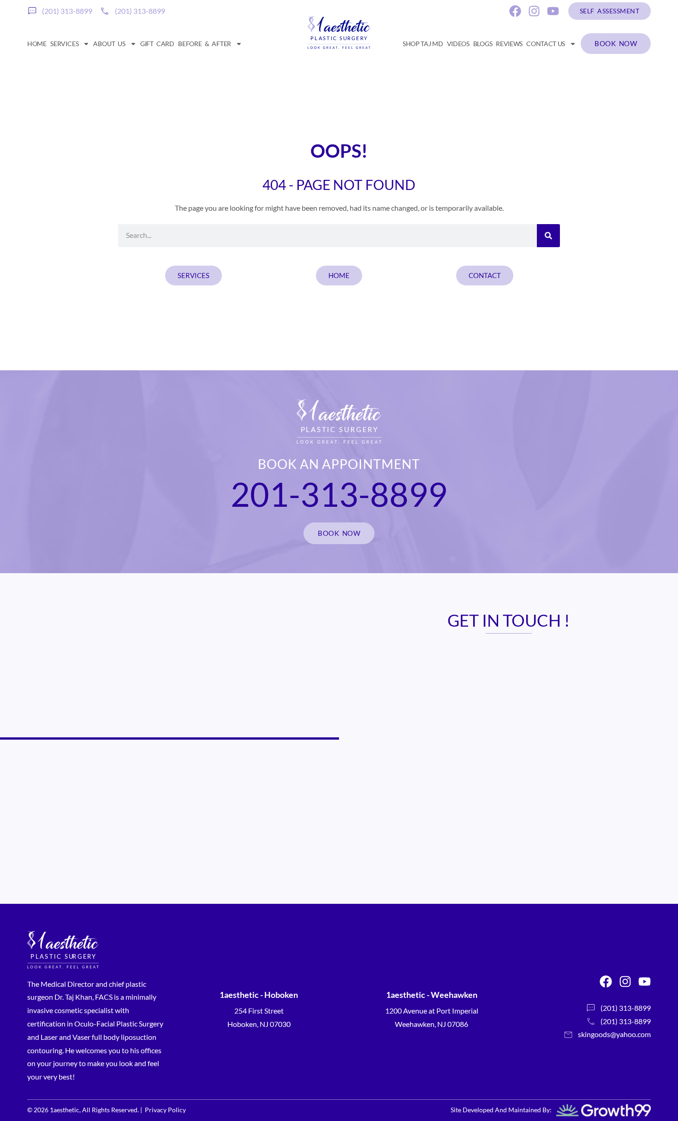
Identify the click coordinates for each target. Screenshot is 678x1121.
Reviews (509, 43)
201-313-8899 (339, 494)
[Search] (548, 235)
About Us (109, 43)
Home (37, 43)
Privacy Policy (165, 1110)
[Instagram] (534, 11)
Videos (458, 43)
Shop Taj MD (423, 43)
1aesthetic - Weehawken (431, 995)
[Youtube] (553, 11)
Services (64, 43)
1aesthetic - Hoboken (259, 995)
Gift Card (157, 43)
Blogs (483, 43)
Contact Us (545, 43)
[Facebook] (515, 11)
